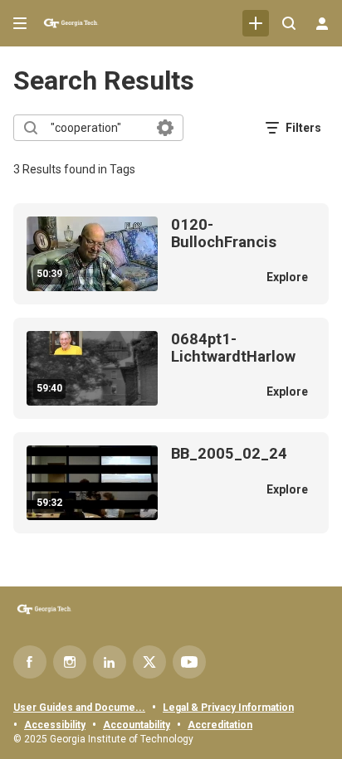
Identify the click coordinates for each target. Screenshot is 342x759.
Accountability (136, 725)
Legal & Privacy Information (228, 707)
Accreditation (220, 725)
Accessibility (55, 725)
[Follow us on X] (149, 662)
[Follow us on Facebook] (29, 662)
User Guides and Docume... (79, 707)
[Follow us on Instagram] (69, 662)
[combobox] (97, 127)
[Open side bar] (20, 23)
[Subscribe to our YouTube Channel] (189, 662)
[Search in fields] (165, 127)
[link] (255, 23)
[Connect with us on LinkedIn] (109, 662)
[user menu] (322, 23)
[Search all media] (289, 23)
